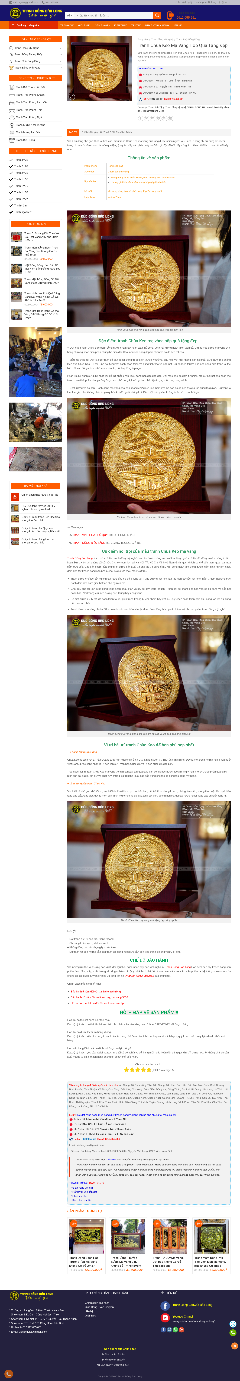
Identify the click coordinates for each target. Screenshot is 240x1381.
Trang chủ (67, 25)
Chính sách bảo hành (97, 1302)
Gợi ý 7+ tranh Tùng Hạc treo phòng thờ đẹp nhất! (38, 541)
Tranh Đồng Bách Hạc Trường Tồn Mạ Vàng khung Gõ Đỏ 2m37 (84, 1261)
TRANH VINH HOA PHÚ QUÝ (90, 534)
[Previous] (67, 1247)
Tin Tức (136, 25)
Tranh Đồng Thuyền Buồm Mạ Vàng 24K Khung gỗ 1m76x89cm (126, 1261)
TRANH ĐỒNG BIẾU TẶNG (88, 542)
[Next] (230, 1247)
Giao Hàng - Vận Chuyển (99, 1306)
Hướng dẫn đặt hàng (206, 2)
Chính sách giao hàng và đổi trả (39, 494)
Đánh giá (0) (90, 132)
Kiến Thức (120, 25)
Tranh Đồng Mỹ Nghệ (162, 39)
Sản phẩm (101, 25)
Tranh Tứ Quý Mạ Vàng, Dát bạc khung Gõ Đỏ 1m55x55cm (168, 1261)
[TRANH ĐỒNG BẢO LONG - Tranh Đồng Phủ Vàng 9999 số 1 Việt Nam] (35, 13)
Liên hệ (177, 25)
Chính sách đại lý (184, 2)
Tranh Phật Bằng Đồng (188, 39)
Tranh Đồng (124, 1376)
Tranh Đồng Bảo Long (178, 966)
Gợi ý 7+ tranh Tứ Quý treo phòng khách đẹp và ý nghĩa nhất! (40, 530)
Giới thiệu (84, 25)
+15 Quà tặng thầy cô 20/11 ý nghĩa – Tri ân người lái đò (38, 507)
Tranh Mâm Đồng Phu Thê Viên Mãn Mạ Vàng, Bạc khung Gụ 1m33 (210, 1261)
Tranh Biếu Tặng (156, 107)
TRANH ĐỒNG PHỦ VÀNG (200, 107)
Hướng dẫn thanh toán (116, 132)
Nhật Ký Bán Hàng (157, 25)
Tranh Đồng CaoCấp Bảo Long (192, 1305)
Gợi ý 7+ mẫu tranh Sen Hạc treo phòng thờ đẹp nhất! (40, 518)
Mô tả (73, 132)
